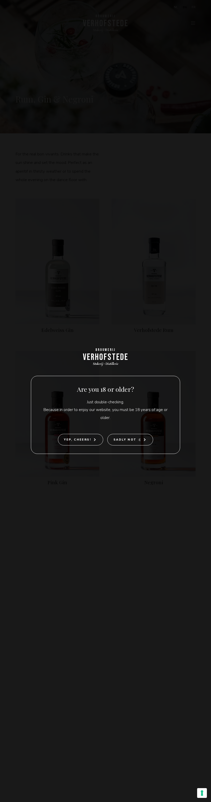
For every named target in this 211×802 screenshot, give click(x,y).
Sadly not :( (127, 440)
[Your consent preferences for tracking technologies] (202, 793)
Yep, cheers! (77, 440)
